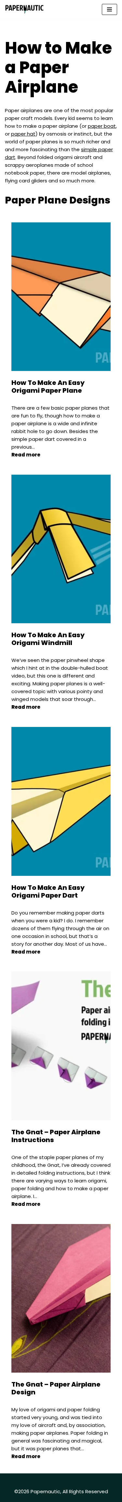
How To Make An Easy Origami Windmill (48, 639)
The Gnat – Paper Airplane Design (56, 1388)
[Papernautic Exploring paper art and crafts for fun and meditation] (24, 9)
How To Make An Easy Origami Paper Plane (48, 386)
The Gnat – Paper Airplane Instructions (56, 1136)
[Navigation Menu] (109, 9)
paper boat (102, 126)
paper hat (23, 133)
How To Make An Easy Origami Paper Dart (48, 891)
